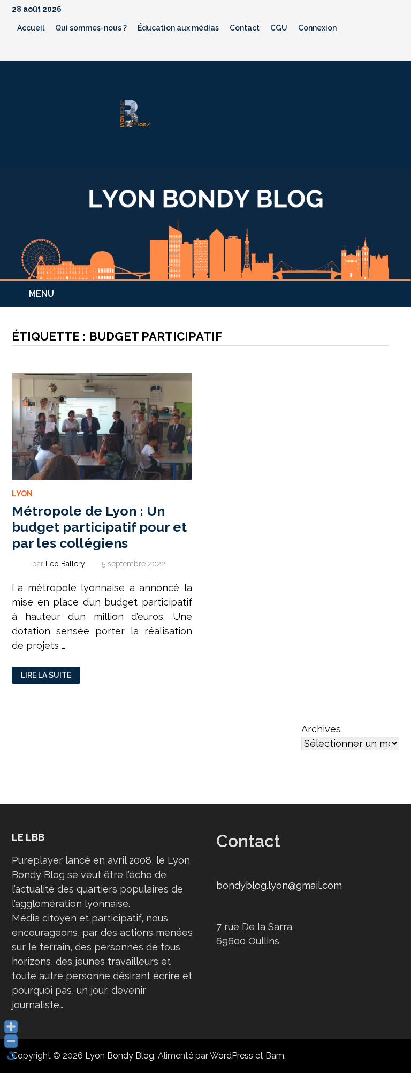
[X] (367, 49)
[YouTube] (353, 49)
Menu (41, 294)
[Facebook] (339, 49)
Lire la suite (45, 675)
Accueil (30, 28)
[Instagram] (381, 49)
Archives (321, 729)
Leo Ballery (65, 564)
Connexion (317, 28)
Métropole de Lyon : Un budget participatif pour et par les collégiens (99, 527)
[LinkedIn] (393, 49)
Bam (274, 1056)
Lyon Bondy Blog (119, 1056)
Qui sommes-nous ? (91, 28)
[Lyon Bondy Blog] (205, 223)
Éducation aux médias (178, 28)
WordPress (231, 1056)
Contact (245, 28)
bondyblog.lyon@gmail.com (279, 885)
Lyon (22, 493)
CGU (278, 28)
